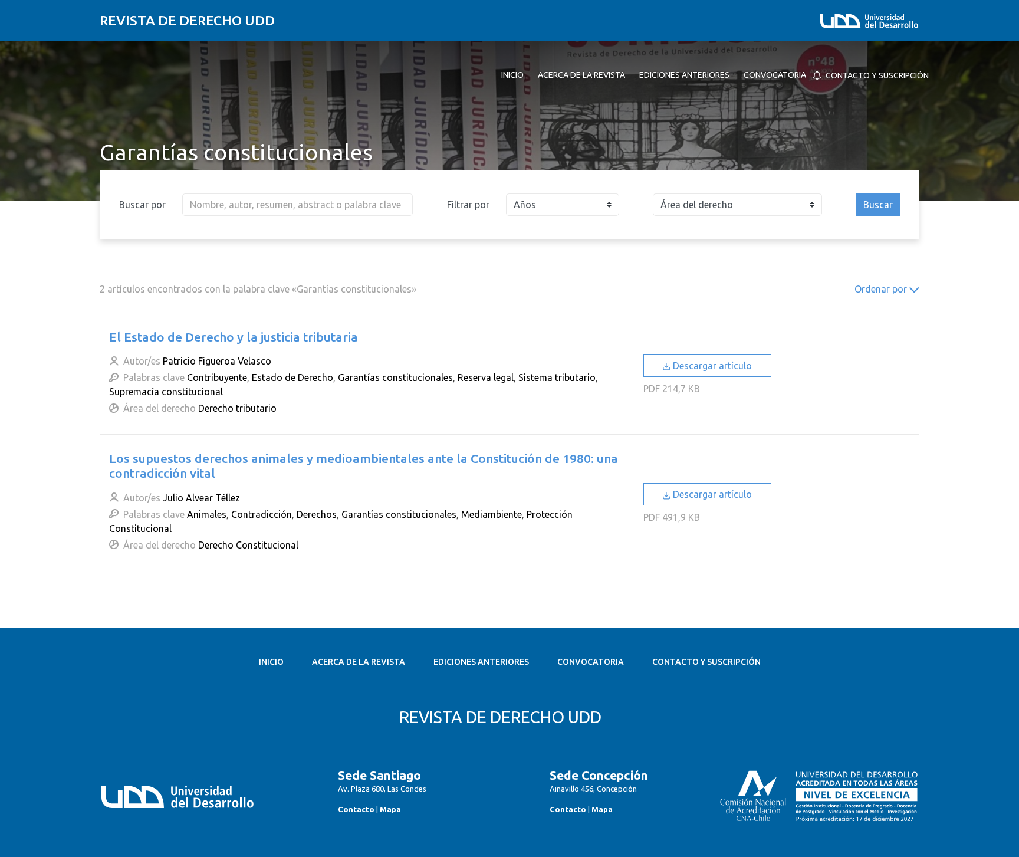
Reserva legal (486, 377)
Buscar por (142, 204)
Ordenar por (881, 289)
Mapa (390, 809)
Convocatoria (590, 661)
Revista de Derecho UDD (187, 20)
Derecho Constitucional (248, 545)
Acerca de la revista (358, 661)
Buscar (878, 204)
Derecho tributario (237, 408)
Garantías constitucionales (395, 377)
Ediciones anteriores (481, 661)
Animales (206, 514)
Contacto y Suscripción (706, 661)
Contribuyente (217, 377)
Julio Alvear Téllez (201, 497)
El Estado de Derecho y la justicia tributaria (233, 337)
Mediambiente (491, 514)
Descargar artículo (711, 365)
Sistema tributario (557, 377)
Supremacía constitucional (166, 391)
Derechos (317, 514)
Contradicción (261, 514)
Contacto (356, 809)
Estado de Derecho (292, 377)
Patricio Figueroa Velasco (217, 361)
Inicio (271, 661)
